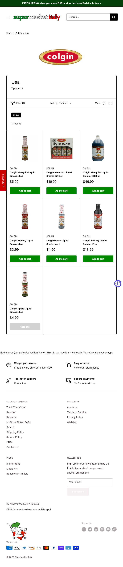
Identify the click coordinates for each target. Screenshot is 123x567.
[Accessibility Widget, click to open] (117, 283)
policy (95, 367)
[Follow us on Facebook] (84, 529)
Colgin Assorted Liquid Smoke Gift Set (59, 174)
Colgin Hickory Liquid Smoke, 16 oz (95, 242)
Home (9, 33)
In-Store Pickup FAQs (18, 422)
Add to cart (25, 190)
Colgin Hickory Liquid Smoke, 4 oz (21, 242)
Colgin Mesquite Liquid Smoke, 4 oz (22, 174)
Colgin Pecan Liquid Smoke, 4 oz (57, 242)
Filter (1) (20, 103)
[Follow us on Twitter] (90, 529)
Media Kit (11, 468)
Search (10, 427)
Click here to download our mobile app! (28, 509)
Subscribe (78, 491)
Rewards (11, 417)
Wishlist (71, 422)
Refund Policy (14, 437)
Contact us (20, 383)
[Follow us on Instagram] (96, 529)
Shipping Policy (15, 432)
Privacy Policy (75, 417)
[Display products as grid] (104, 103)
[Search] (114, 17)
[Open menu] (8, 17)
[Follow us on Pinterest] (102, 529)
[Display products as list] (110, 103)
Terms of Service (76, 412)
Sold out (24, 326)
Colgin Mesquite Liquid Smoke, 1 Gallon (95, 174)
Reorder (11, 412)
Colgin (19, 33)
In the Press (13, 463)
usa (17, 115)
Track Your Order (16, 407)
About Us (72, 407)
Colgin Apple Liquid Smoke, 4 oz (20, 310)
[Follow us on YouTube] (108, 529)
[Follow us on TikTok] (114, 529)
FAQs (9, 442)
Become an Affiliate (17, 473)
